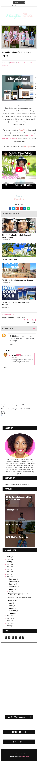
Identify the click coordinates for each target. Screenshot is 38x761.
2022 (9, 559)
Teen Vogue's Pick (12, 509)
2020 (9, 562)
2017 (9, 569)
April (11, 606)
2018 (9, 567)
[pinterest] (25, 5)
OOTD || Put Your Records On (17, 537)
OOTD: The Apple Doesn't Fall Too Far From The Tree (18, 498)
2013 (9, 616)
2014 (9, 577)
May (10, 603)
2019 (9, 564)
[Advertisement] (11, 675)
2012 (9, 618)
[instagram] (13, 5)
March (11, 608)
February (12, 611)
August (12, 589)
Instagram (30, 135)
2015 (9, 574)
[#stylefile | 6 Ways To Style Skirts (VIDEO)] (19, 37)
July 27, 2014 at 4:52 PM (23, 336)
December (13, 579)
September (13, 586)
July (10, 592)
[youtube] (16, 5)
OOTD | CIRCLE (12, 600)
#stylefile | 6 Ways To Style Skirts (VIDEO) (19, 597)
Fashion (20, 63)
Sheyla (14, 355)
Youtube (26, 63)
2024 (9, 557)
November (13, 582)
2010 (9, 623)
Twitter (5, 138)
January (12, 613)
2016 (9, 572)
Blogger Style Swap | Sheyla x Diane (18, 594)
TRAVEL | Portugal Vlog (10, 259)
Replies (7, 350)
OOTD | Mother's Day (13, 524)
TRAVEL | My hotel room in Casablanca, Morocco (16, 303)
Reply (11, 344)
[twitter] (22, 5)
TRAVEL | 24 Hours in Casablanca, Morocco (17, 280)
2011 (9, 621)
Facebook (13, 138)
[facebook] (19, 5)
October (12, 584)
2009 (9, 626)
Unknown (13, 336)
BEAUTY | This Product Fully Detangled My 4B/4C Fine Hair (17, 236)
